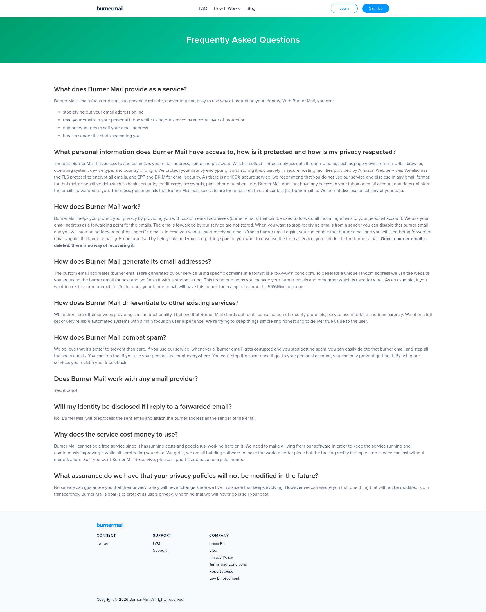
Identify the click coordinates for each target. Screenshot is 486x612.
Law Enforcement (224, 578)
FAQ (203, 8)
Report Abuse (221, 571)
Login (344, 8)
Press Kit (216, 543)
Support (160, 550)
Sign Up (376, 8)
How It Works (227, 8)
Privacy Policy (221, 557)
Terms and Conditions (228, 564)
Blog (250, 8)
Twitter (102, 543)
